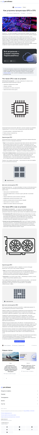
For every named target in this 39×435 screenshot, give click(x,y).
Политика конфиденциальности (6, 413)
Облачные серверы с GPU (19, 341)
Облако (24, 7)
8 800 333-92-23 (4, 419)
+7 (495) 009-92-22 (5, 422)
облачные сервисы (7, 72)
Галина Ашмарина (17, 7)
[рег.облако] (7, 1)
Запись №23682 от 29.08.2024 (29, 410)
